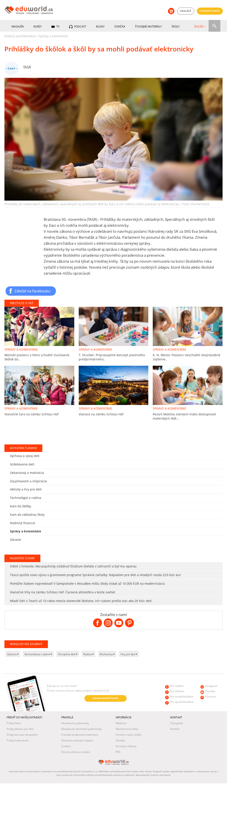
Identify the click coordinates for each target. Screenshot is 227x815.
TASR (27, 67)
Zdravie (15, 539)
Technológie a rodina (25, 498)
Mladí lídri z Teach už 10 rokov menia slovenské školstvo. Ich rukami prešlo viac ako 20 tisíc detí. (81, 601)
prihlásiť (185, 11)
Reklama (121, 723)
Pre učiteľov (177, 691)
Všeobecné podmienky (75, 723)
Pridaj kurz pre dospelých (22, 735)
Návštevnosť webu (127, 729)
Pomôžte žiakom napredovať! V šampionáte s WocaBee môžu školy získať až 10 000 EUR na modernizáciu (87, 583)
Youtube (210, 691)
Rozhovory (106, 654)
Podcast (79, 26)
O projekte (176, 723)
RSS (118, 752)
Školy (176, 26)
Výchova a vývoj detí (24, 456)
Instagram (211, 686)
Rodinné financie (22, 523)
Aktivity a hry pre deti (26, 489)
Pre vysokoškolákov (182, 702)
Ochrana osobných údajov (77, 740)
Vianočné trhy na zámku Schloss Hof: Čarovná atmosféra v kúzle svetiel (62, 592)
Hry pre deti (128, 654)
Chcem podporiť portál (105, 698)
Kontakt (120, 740)
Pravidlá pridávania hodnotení (79, 735)
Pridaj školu (14, 723)
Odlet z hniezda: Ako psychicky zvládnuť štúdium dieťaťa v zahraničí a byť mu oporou (73, 566)
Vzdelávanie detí (22, 464)
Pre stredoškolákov (181, 696)
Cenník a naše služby (128, 735)
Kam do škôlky (20, 506)
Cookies (66, 746)
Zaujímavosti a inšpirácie (28, 481)
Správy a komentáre (53, 36)
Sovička (119, 26)
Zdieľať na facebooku (32, 290)
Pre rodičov (177, 686)
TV (57, 26)
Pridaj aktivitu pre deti (20, 729)
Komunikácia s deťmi (38, 654)
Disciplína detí (67, 654)
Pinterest (210, 696)
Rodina (87, 654)
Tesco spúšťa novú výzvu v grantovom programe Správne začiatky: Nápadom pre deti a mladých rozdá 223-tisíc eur (95, 575)
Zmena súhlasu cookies (75, 752)
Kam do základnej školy (27, 514)
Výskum (12, 654)
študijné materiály (148, 26)
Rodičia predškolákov (20, 36)
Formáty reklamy (126, 746)
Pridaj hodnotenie (17, 740)
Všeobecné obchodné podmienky (81, 729)
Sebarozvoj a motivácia (27, 473)
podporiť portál (210, 11)
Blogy (100, 26)
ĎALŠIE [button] (198, 26)
